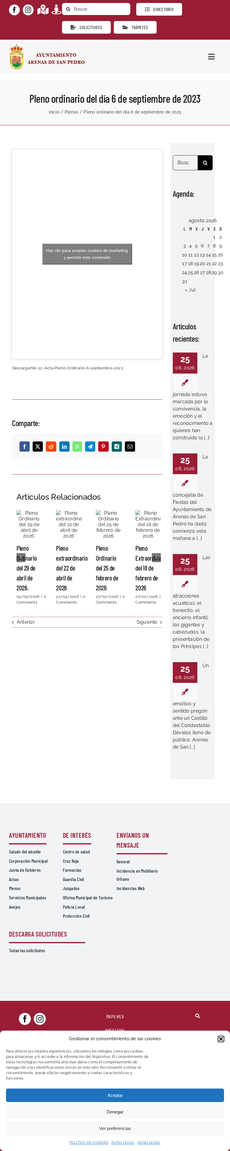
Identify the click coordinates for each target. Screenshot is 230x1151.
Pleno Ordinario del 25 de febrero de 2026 (108, 524)
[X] (37, 446)
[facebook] (14, 10)
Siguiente (147, 622)
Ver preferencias (115, 1128)
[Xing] (116, 446)
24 (184, 272)
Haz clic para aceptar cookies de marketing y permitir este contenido (87, 254)
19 (196, 263)
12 (196, 255)
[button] (221, 1039)
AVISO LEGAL (122, 1142)
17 (184, 263)
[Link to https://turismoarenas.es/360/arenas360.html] (56, 9)
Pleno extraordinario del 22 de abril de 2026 (68, 524)
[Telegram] (90, 446)
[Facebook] (24, 446)
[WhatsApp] (77, 446)
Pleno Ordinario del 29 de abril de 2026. (29, 524)
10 (184, 255)
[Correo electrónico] (130, 446)
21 (208, 263)
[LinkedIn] (64, 446)
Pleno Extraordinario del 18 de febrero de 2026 (148, 524)
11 (190, 255)
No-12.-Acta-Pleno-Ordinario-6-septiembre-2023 (77, 368)
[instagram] (28, 10)
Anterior (26, 622)
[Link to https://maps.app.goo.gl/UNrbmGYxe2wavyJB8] (43, 9)
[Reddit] (51, 446)
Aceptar (115, 1095)
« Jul (190, 290)
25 (190, 272)
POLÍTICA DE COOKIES (88, 1142)
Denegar (115, 1111)
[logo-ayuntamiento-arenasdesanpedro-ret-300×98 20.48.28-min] (47, 45)
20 (202, 263)
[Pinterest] (103, 446)
